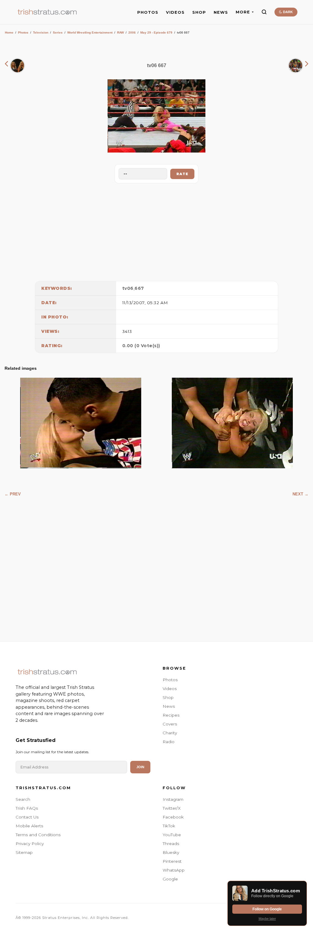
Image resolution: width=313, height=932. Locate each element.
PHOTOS (147, 12)
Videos (170, 688)
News (169, 706)
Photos (23, 32)
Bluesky (171, 852)
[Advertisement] (156, 231)
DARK (287, 12)
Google (170, 878)
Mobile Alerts (29, 825)
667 (139, 288)
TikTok (169, 825)
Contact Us (27, 817)
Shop (168, 697)
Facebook (173, 817)
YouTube (172, 834)
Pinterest (172, 861)
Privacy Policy (30, 843)
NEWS (221, 12)
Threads (171, 843)
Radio (169, 741)
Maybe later (267, 918)
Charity (170, 732)
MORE (243, 12)
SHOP (199, 12)
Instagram (173, 799)
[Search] (264, 12)
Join (140, 767)
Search (23, 799)
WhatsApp (174, 870)
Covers (170, 723)
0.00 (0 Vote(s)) (141, 345)
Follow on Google (267, 909)
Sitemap (24, 852)
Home (9, 32)
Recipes (171, 715)
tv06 (128, 288)
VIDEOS (175, 12)
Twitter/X (172, 808)
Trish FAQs (27, 808)
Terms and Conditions (38, 834)
